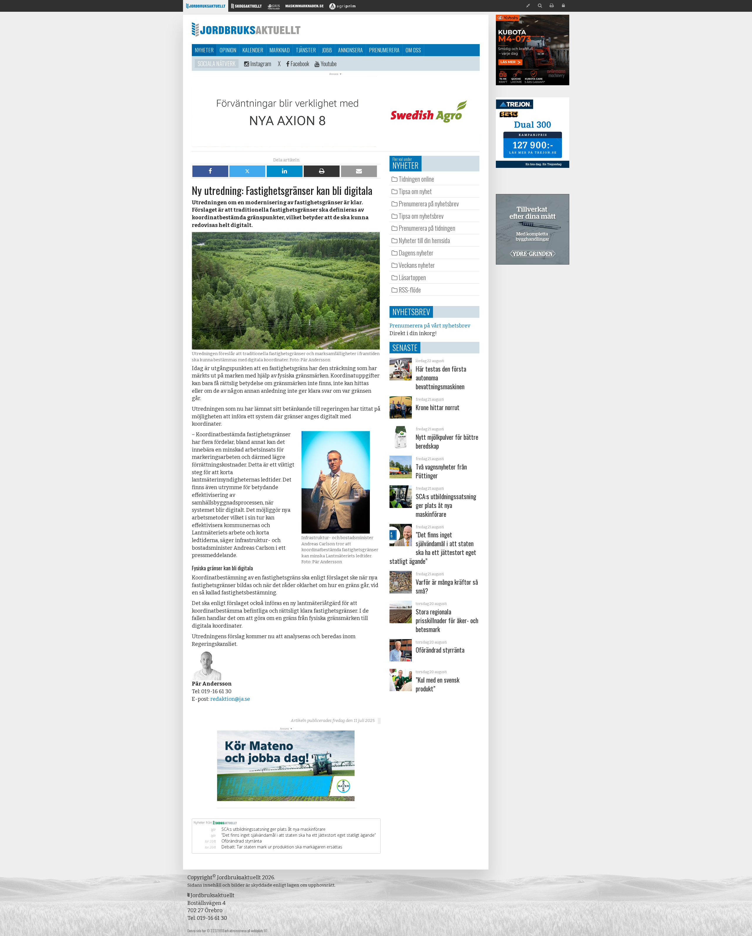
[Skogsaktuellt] (246, 7)
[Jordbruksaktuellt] (205, 7)
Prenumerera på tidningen (427, 228)
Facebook (299, 63)
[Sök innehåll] (540, 5)
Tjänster (306, 50)
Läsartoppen (412, 277)
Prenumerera (384, 50)
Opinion (228, 50)
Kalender (252, 50)
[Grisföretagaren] (274, 7)
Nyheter (204, 50)
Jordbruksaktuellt (246, 29)
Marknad (279, 50)
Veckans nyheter (417, 265)
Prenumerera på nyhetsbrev (429, 203)
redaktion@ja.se (230, 699)
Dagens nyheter (416, 252)
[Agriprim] (342, 7)
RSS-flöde (410, 289)
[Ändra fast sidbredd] (528, 5)
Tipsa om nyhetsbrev (421, 215)
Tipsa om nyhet (415, 191)
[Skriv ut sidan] (552, 5)
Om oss (413, 50)
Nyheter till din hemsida (424, 240)
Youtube (328, 63)
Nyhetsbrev (411, 311)
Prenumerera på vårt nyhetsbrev (430, 325)
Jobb (327, 50)
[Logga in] (563, 5)
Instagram (260, 63)
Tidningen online (416, 178)
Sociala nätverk (217, 63)
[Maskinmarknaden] (304, 7)
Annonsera (350, 50)
